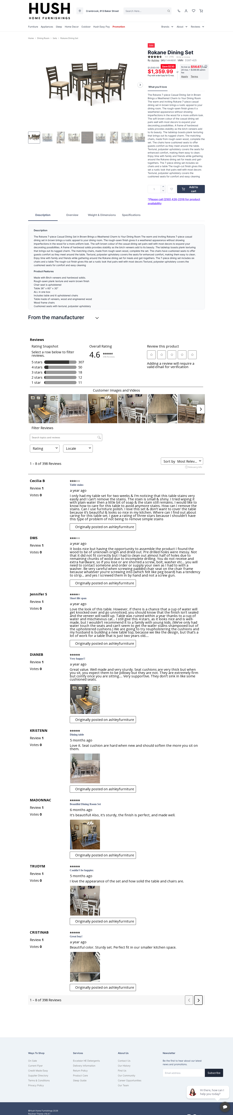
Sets (55, 38)
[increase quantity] (163, 187)
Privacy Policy (36, 1085)
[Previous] (33, 85)
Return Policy (80, 1070)
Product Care (80, 1075)
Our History (124, 1065)
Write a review (183, 57)
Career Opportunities (129, 1080)
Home (31, 38)
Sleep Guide (79, 1080)
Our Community (126, 1075)
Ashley (155, 60)
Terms (194, 76)
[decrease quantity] (163, 191)
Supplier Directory (38, 1075)
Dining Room (43, 38)
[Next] (140, 85)
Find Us (122, 1070)
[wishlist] (193, 11)
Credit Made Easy (38, 1070)
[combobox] (147, 10)
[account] (186, 11)
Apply (184, 76)
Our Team (123, 1085)
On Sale (32, 1060)
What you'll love (157, 86)
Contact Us (124, 1060)
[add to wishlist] (172, 189)
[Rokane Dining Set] (86, 84)
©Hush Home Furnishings (40, 1110)
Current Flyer (35, 1065)
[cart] (201, 11)
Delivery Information (84, 1065)
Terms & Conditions (39, 1080)
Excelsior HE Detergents (86, 1060)
